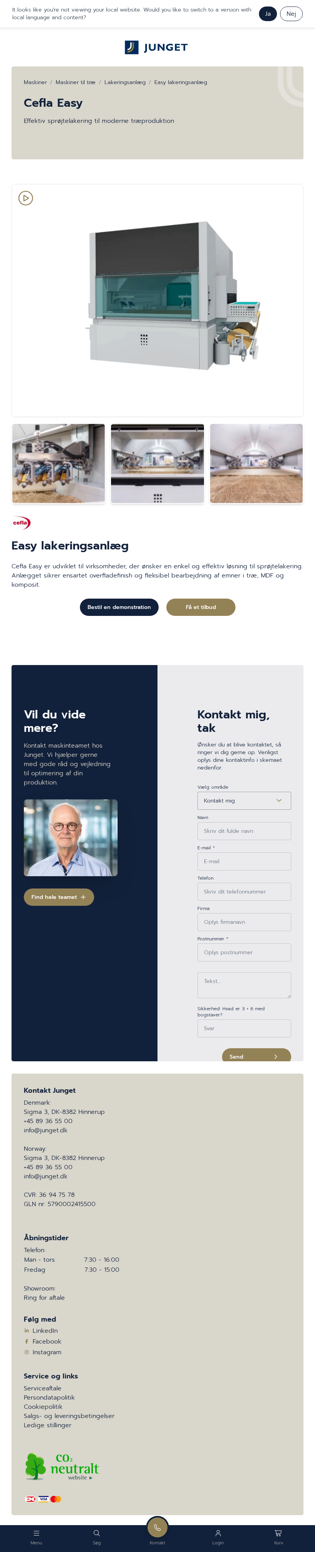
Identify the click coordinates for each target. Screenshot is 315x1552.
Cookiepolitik (43, 1406)
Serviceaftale (42, 1388)
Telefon (205, 878)
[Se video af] (157, 300)
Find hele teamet (54, 897)
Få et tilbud (201, 607)
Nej (291, 13)
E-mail (206, 848)
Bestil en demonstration (119, 607)
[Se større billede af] (58, 463)
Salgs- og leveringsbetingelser (69, 1416)
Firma (203, 908)
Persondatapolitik (49, 1397)
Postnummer (212, 939)
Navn (202, 817)
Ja (268, 13)
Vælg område (212, 787)
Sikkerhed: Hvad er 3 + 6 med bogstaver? (231, 1012)
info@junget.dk (46, 1130)
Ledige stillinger (47, 1425)
